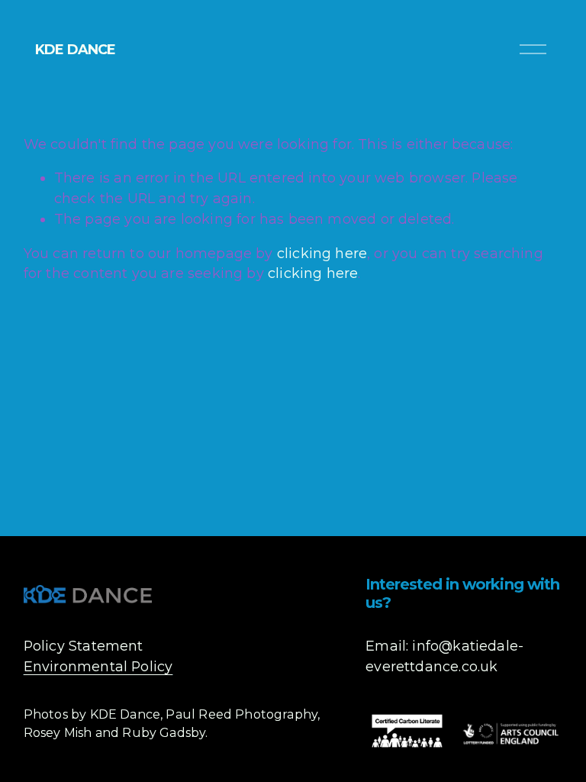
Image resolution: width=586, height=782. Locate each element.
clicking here (322, 253)
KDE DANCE (75, 49)
